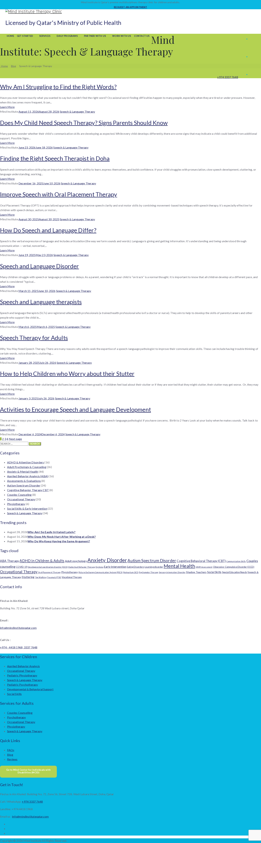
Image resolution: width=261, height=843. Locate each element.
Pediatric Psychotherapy (22, 684)
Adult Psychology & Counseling (26, 467)
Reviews (12, 759)
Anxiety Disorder (107, 560)
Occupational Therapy (21, 499)
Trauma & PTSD (54, 577)
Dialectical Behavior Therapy (81, 567)
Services (44, 35)
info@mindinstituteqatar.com (18, 627)
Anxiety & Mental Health (22, 471)
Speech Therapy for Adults (34, 337)
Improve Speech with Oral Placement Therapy (58, 194)
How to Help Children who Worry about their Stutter (67, 373)
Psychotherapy (16, 717)
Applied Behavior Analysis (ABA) (27, 476)
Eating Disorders (135, 566)
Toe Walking (41, 577)
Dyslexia (99, 567)
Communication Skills (236, 561)
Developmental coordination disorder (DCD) (48, 567)
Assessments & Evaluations (24, 480)
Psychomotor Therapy (148, 572)
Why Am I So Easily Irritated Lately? (51, 532)
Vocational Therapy (72, 577)
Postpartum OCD (130, 572)
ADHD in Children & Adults (42, 561)
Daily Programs (67, 35)
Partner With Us (95, 35)
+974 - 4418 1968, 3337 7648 (18, 647)
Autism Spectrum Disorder (23, 485)
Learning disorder (154, 566)
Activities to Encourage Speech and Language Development (75, 409)
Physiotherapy (16, 504)
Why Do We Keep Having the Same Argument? (59, 541)
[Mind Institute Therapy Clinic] (130, 11)
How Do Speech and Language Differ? (48, 230)
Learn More (7, 107)
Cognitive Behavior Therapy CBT (28, 490)
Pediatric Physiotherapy (22, 675)
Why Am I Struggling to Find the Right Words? (58, 86)
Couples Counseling (19, 494)
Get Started (25, 35)
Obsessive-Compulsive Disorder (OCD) (233, 566)
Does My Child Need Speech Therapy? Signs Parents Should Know (84, 122)
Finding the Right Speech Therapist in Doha (55, 158)
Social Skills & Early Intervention (27, 508)
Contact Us (142, 35)
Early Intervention (115, 566)
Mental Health (179, 566)
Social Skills (214, 572)
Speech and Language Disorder (39, 266)
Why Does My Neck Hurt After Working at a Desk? (62, 536)
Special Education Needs (234, 572)
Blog (10, 754)
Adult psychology (76, 561)
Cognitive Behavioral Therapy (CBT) (201, 561)
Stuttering (28, 577)
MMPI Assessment (204, 567)
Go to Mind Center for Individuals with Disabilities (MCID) (28, 771)
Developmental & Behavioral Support (30, 689)
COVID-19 (21, 566)
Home (10, 35)
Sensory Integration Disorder (172, 572)
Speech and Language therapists (41, 301)
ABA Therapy (9, 561)
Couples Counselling (19, 712)
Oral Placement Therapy (49, 572)
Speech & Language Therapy (77, 111)
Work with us (121, 35)
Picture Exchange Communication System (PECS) (100, 572)
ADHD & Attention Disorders (25, 462)
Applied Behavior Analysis (23, 666)
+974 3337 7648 (227, 77)
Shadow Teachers (196, 572)
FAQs (10, 750)
